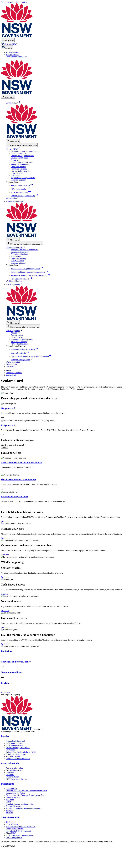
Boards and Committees (15, 829)
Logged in (8, 48)
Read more (5, 521)
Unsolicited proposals (14, 838)
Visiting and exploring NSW (22, 339)
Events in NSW (17, 337)
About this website (10, 763)
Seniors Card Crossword (15, 741)
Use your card (8, 425)
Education (10, 800)
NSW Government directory (17, 779)
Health (8, 802)
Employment (16, 256)
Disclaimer (6, 683)
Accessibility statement (14, 770)
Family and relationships (20, 164)
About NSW (16, 333)
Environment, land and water (22, 162)
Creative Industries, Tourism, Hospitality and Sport (25, 795)
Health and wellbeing (19, 169)
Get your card (8, 408)
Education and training (19, 158)
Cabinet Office (11, 789)
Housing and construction (21, 171)
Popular (5, 736)
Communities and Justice (15, 793)
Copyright (10, 772)
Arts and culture (17, 335)
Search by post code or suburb (12, 445)
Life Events (15, 175)
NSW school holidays (19, 344)
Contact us (6, 651)
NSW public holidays (19, 342)
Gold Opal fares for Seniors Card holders (21, 462)
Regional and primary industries (23, 178)
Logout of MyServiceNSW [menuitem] (16, 57)
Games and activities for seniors (18, 759)
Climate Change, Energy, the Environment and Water (26, 791)
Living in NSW (13, 149)
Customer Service (13, 797)
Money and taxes (17, 261)
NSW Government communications (19, 835)
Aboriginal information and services (24, 151)
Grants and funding (18, 167)
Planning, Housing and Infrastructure (20, 804)
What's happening (14, 331)
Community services (18, 153)
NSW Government (10, 817)
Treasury (9, 813)
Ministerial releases (13, 756)
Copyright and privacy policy (16, 661)
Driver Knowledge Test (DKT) (18, 748)
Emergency (15, 160)
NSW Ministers (12, 824)
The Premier (10, 822)
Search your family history (16, 754)
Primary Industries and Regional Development (24, 808)
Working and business (16, 247)
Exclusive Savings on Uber (14, 496)
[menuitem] (12, 52)
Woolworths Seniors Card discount (18, 479)
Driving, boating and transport (22, 156)
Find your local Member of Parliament (20, 827)
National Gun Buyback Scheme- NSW (21, 752)
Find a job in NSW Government (18, 831)
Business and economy (19, 252)
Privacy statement (12, 777)
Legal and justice (17, 173)
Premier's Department (14, 806)
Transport (9, 811)
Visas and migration (18, 180)
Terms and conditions (11, 672)
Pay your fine (11, 750)
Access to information (14, 768)
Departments (7, 783)
